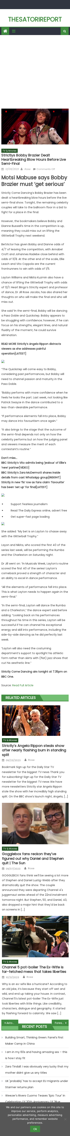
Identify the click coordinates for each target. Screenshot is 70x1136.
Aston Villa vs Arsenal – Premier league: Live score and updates (12, 1023)
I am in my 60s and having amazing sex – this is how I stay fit (36, 1055)
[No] (65, 1119)
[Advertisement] (35, 72)
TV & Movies (10, 150)
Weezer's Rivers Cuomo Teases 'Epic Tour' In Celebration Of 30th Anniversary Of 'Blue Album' (35, 1102)
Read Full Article (22, 685)
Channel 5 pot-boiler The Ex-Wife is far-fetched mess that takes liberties (34, 969)
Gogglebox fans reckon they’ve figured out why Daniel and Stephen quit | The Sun (33, 858)
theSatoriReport (35, 19)
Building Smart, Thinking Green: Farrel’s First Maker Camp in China (34, 1041)
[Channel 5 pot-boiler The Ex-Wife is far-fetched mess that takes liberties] (35, 936)
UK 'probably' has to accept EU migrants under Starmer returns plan (36, 1084)
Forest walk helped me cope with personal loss (61, 1023)
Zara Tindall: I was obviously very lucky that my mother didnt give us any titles (36, 1070)
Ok (35, 1129)
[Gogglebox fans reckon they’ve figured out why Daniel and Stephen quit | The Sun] (35, 823)
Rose (27, 169)
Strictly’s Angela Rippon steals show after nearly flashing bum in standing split (34, 750)
